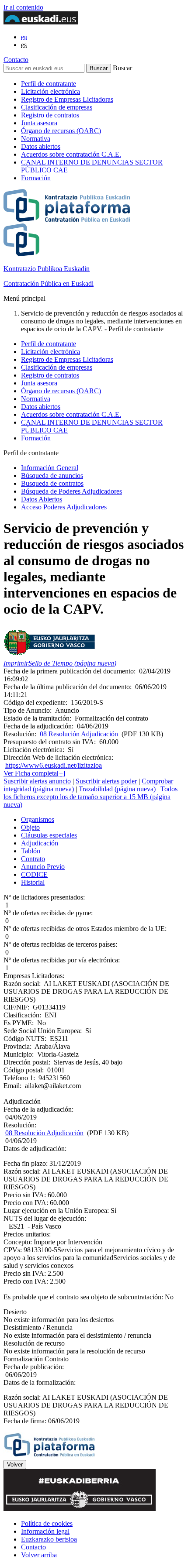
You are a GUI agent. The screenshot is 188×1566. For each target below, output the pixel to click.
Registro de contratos (50, 115)
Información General (49, 467)
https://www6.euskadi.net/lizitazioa (53, 765)
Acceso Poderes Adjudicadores (64, 507)
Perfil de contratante (48, 83)
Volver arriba (39, 1555)
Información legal (45, 1531)
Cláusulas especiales (49, 835)
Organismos (37, 819)
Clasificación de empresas (56, 107)
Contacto (15, 59)
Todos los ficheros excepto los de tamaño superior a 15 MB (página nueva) (90, 796)
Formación (36, 178)
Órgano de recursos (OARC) (61, 130)
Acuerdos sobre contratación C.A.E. (71, 154)
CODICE (34, 874)
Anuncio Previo (43, 866)
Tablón (30, 851)
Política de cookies (47, 1523)
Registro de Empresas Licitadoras (67, 99)
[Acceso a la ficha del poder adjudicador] (49, 655)
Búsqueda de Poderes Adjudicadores (71, 491)
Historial (33, 882)
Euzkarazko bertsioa (49, 1539)
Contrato (33, 858)
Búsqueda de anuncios (52, 475)
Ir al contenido (23, 7)
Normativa (35, 138)
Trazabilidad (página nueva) (117, 789)
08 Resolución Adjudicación (79, 734)
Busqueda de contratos (52, 483)
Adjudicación (39, 843)
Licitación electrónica (50, 91)
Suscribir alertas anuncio (37, 781)
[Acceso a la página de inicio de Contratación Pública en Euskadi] (49, 1456)
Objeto (30, 827)
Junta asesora (39, 123)
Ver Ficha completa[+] (34, 773)
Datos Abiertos (41, 499)
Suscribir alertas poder (106, 781)
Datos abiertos (40, 146)
